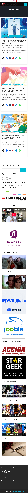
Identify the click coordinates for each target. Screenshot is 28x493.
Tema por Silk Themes (18, 491)
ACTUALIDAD (5, 36)
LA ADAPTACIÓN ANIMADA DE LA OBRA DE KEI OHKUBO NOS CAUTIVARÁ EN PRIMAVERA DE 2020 (14, 137)
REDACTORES (19, 36)
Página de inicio (10, 13)
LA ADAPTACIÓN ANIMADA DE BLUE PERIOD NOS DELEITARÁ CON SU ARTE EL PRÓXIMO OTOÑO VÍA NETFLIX (14, 41)
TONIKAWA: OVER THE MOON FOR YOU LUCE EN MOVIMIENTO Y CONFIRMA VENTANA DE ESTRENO (13, 90)
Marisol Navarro (13, 62)
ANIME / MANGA (12, 36)
